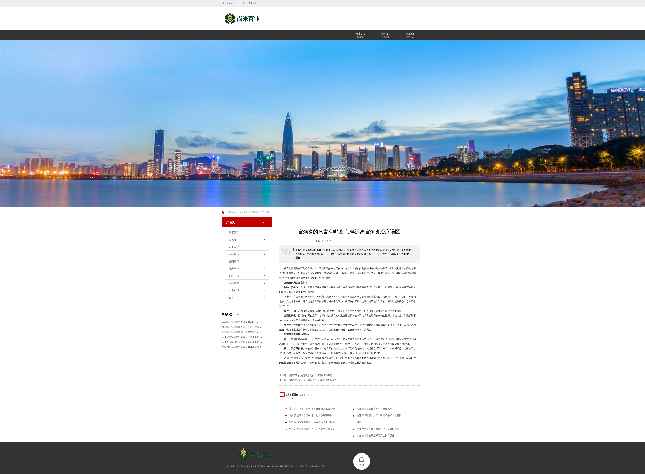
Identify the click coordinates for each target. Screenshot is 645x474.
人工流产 (247, 247)
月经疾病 (247, 268)
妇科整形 (247, 283)
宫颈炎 (265, 212)
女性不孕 (247, 290)
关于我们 (385, 35)
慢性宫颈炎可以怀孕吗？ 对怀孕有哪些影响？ (312, 380)
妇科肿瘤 (247, 275)
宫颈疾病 (255, 212)
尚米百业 (243, 212)
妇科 (247, 297)
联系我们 (410, 35)
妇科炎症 (247, 254)
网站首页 (360, 35)
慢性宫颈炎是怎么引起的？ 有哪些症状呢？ (311, 375)
